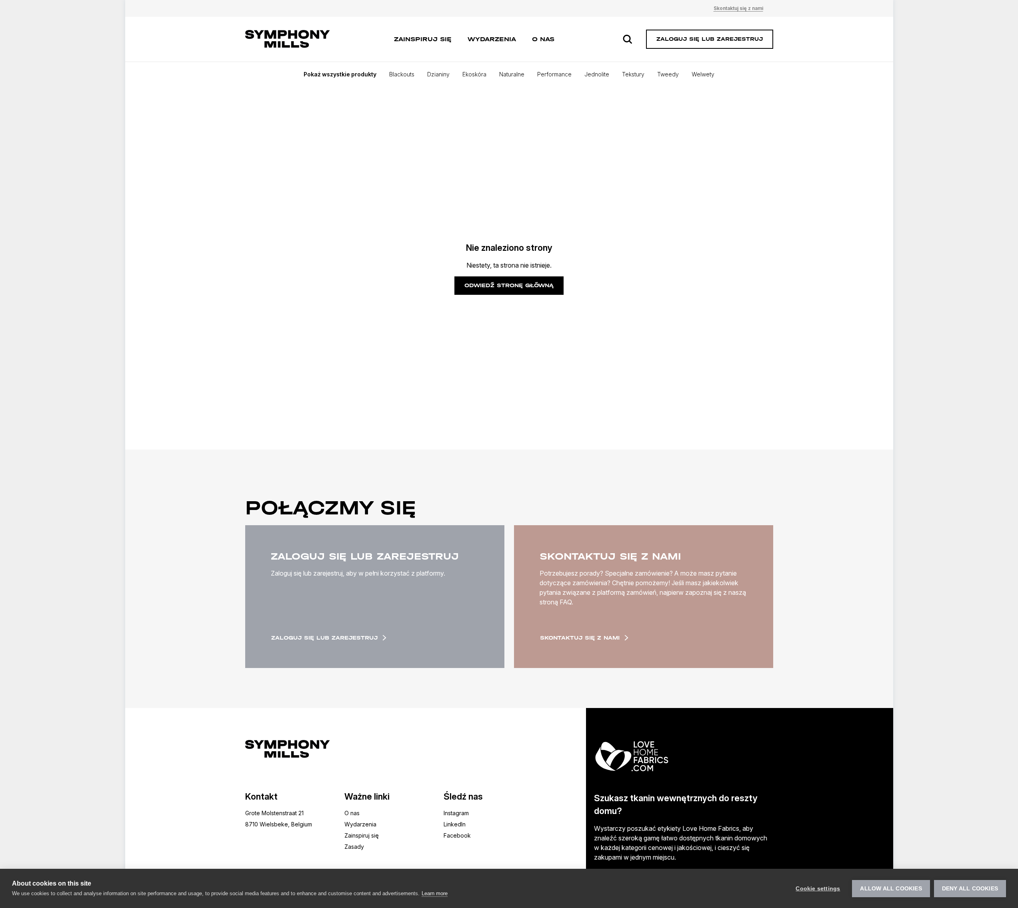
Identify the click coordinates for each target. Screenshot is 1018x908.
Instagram (456, 813)
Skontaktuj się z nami (738, 8)
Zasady (354, 846)
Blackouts (401, 74)
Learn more (435, 893)
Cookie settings (818, 889)
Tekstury (633, 74)
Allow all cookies (891, 889)
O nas (543, 39)
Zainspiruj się (423, 39)
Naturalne (511, 74)
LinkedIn (455, 824)
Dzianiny (438, 74)
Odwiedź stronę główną (509, 285)
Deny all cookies (970, 889)
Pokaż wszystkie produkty (340, 74)
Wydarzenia (492, 39)
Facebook (457, 835)
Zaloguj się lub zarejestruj (324, 637)
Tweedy (668, 74)
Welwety (703, 74)
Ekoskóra (474, 74)
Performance (554, 74)
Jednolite (596, 74)
